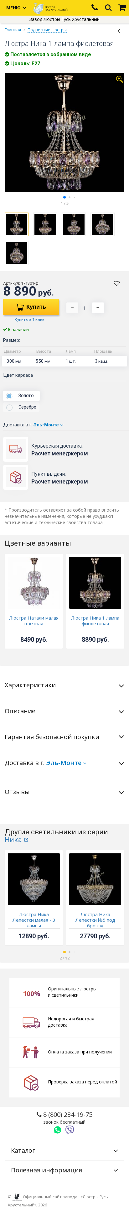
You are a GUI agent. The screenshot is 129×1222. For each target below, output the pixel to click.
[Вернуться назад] (120, 30)
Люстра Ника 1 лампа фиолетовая (95, 620)
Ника (13, 840)
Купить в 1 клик (29, 319)
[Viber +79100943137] (70, 1130)
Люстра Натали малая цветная (34, 620)
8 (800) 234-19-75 (67, 1117)
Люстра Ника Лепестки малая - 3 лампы (34, 920)
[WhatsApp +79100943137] (57, 1130)
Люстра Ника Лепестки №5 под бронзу (95, 920)
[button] (64, 197)
